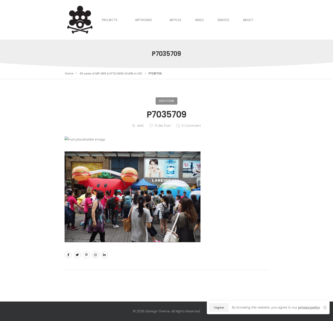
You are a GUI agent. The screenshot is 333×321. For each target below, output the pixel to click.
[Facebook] (68, 255)
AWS (140, 125)
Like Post (163, 125)
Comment (191, 125)
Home (69, 73)
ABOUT (248, 20)
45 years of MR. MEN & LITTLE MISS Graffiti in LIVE (111, 73)
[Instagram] (95, 255)
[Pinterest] (86, 255)
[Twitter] (77, 255)
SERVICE (223, 20)
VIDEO (199, 20)
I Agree (219, 307)
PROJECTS (110, 20)
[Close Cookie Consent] (324, 307)
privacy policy (308, 307)
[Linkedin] (104, 255)
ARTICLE (175, 20)
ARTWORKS (143, 20)
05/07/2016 (166, 101)
